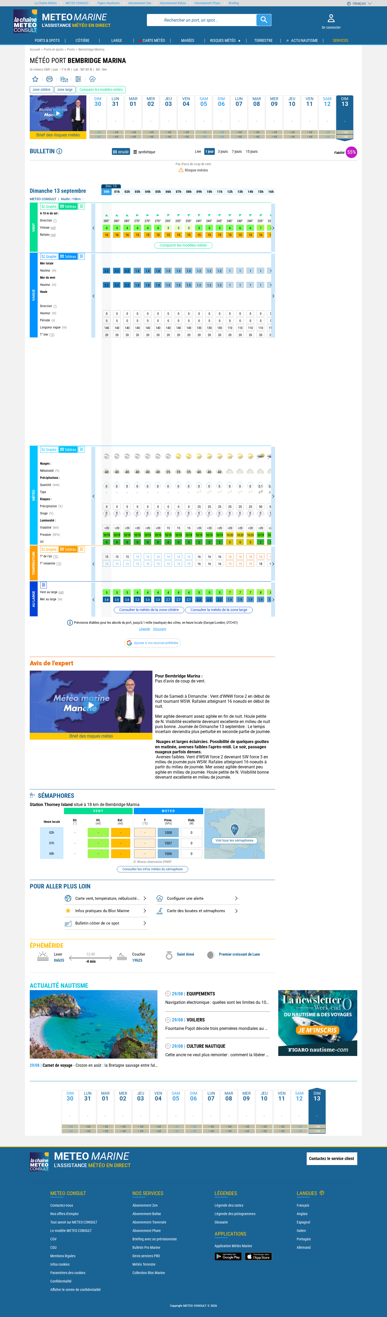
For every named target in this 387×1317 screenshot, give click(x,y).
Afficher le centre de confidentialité (75, 1289)
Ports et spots (53, 49)
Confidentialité (61, 1281)
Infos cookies (60, 1264)
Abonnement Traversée (149, 1222)
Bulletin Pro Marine (146, 1247)
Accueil (35, 49)
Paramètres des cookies (67, 1273)
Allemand (304, 1247)
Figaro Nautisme (108, 3)
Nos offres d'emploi (64, 1214)
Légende (144, 629)
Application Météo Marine (233, 1246)
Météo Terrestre (144, 1264)
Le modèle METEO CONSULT (71, 1230)
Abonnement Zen (145, 1205)
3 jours (223, 151)
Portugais (304, 1239)
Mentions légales (62, 1256)
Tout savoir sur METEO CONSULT (73, 1222)
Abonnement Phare (146, 1230)
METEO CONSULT (77, 3)
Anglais (302, 1214)
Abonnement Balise (146, 1214)
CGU (53, 1247)
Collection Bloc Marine (148, 1273)
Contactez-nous (61, 1205)
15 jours (251, 151)
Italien (301, 1230)
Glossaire (159, 629)
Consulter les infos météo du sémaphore (152, 869)
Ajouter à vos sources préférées (156, 643)
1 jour (209, 151)
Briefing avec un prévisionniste (154, 1239)
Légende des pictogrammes (235, 1214)
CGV (53, 1239)
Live (198, 151)
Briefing (234, 3)
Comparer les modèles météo (183, 245)
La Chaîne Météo (45, 3)
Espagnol (303, 1222)
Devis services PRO (146, 1256)
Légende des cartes (229, 1205)
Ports (71, 49)
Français (303, 1205)
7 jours (237, 151)
